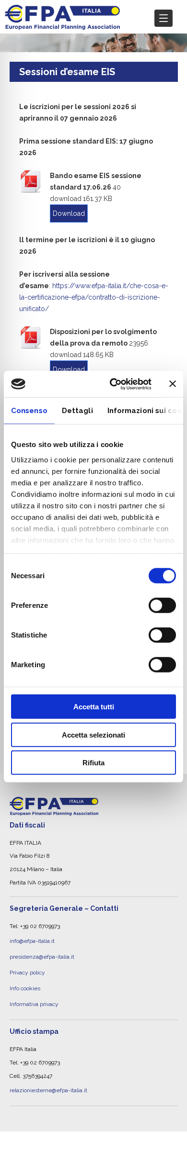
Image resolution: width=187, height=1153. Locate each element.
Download (69, 213)
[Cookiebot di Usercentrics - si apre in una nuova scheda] (113, 384)
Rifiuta (93, 763)
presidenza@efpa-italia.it (42, 952)
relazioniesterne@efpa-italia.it (48, 1076)
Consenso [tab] (29, 410)
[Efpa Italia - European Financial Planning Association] (62, 24)
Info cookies (25, 979)
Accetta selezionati (93, 734)
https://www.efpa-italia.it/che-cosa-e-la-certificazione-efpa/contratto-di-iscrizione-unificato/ (93, 297)
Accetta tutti (93, 707)
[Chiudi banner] (172, 384)
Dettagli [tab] (77, 410)
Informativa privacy (34, 992)
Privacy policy (27, 966)
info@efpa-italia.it (32, 939)
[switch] (162, 605)
